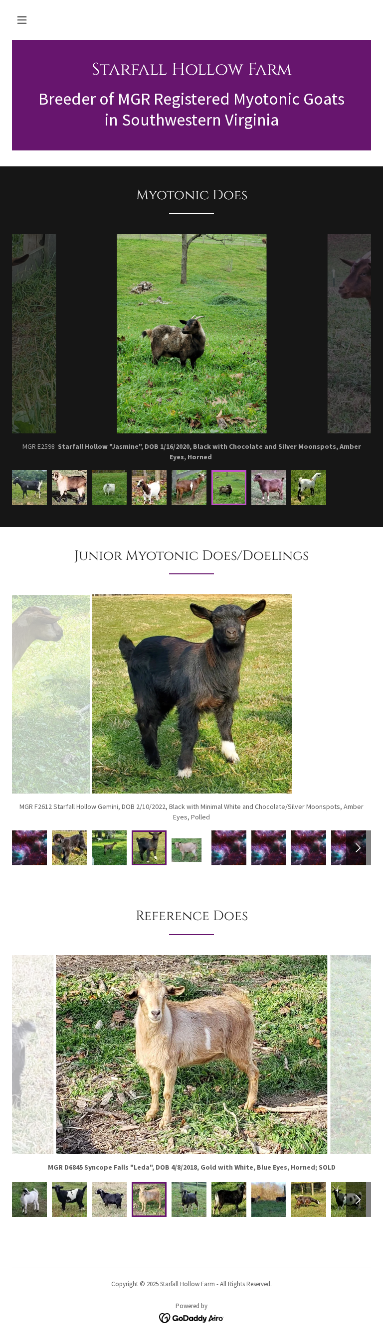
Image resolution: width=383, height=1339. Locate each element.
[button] (22, 20)
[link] (191, 72)
